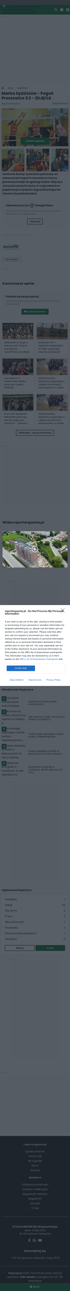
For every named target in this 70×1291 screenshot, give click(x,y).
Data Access (35, 680)
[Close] (64, 611)
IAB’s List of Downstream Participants (39, 659)
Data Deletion (17, 680)
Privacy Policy (53, 680)
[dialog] (35, 645)
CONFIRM (21, 668)
